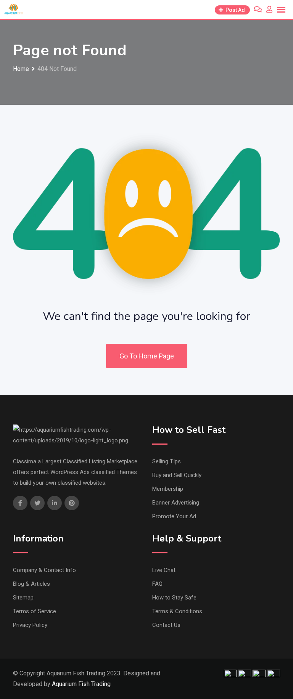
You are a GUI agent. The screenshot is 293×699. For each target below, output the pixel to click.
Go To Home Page (146, 356)
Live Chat (163, 570)
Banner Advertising (175, 502)
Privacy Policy (30, 625)
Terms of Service (34, 611)
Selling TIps (166, 461)
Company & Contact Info (44, 570)
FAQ (157, 583)
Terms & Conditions (177, 611)
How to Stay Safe (174, 597)
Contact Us (166, 625)
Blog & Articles (31, 583)
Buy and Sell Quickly (176, 475)
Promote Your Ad (174, 516)
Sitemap (23, 597)
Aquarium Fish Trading (81, 684)
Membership (167, 488)
